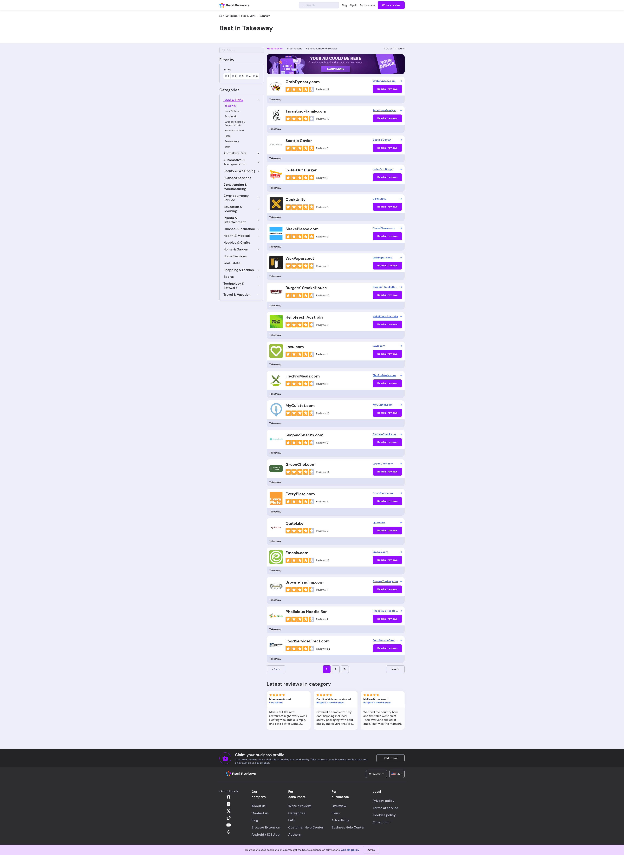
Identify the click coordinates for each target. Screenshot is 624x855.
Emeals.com (297, 552)
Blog (344, 5)
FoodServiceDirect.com (308, 641)
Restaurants (232, 141)
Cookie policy (350, 850)
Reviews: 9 (322, 236)
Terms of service (385, 808)
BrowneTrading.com (304, 582)
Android (258, 834)
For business (367, 5)
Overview (339, 806)
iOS (269, 834)
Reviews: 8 (322, 148)
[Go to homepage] (220, 16)
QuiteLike (294, 523)
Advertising (340, 820)
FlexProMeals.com (303, 376)
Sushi (228, 146)
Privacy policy (384, 801)
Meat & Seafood (234, 130)
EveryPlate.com (300, 493)
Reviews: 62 (323, 648)
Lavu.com (295, 346)
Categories (231, 15)
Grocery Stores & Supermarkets (235, 123)
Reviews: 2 (322, 531)
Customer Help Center (305, 827)
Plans (336, 813)
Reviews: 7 (322, 177)
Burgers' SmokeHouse (306, 287)
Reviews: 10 (322, 295)
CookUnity (296, 199)
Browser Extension (266, 827)
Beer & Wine (232, 111)
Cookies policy (384, 815)
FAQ (291, 820)
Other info (381, 822)
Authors (294, 834)
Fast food (230, 116)
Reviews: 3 (322, 325)
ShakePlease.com (302, 228)
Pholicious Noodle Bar (306, 611)
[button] (376, 774)
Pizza (228, 136)
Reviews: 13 (322, 413)
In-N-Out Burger (301, 170)
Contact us (260, 813)
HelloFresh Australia (305, 317)
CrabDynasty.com (303, 81)
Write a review (391, 5)
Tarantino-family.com (306, 111)
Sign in (353, 5)
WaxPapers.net (300, 258)
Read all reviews (387, 89)
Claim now (390, 758)
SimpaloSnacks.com (304, 435)
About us (259, 806)
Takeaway (230, 105)
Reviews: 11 (322, 354)
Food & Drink (248, 15)
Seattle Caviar (299, 140)
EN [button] (398, 774)
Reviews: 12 (322, 89)
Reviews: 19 (322, 119)
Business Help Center (348, 827)
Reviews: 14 (322, 472)
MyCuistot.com (300, 405)
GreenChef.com (300, 464)
